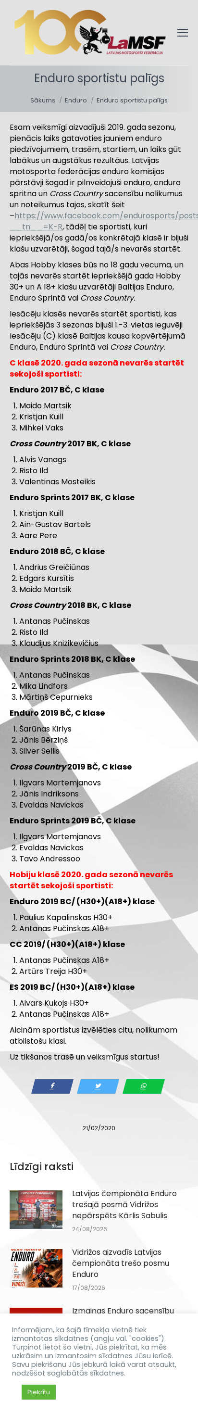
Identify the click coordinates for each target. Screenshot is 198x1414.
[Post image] (36, 1209)
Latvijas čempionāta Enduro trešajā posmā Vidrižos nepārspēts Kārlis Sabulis (124, 1204)
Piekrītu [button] (38, 1392)
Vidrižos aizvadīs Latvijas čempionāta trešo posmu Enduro (120, 1263)
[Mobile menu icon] (182, 32)
